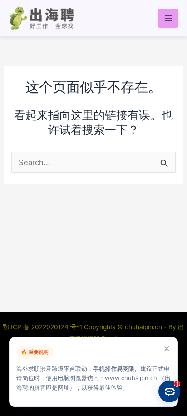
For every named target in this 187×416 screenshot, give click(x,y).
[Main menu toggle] (168, 18)
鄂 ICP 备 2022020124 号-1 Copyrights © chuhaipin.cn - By (90, 327)
